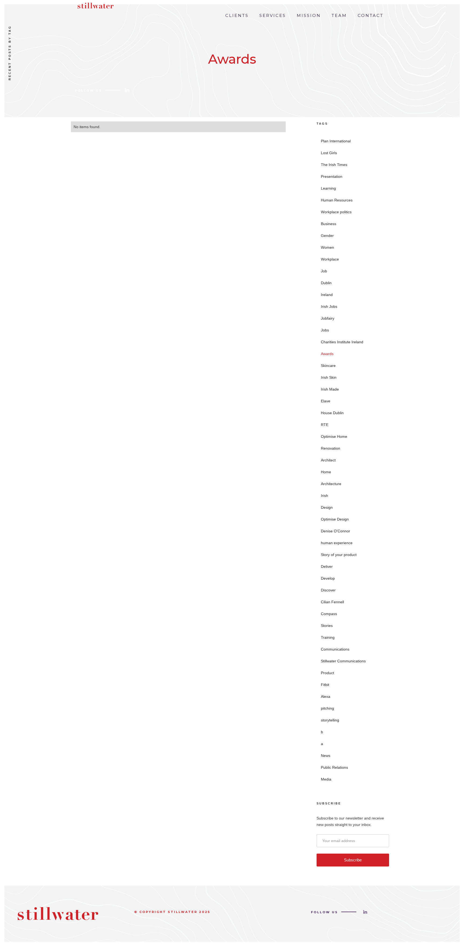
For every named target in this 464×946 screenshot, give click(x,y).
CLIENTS (237, 15)
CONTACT (370, 15)
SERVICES (272, 15)
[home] (94, 4)
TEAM (339, 15)
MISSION (309, 15)
